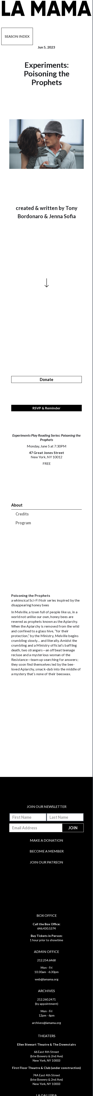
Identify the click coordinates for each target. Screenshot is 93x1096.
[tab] (46, 505)
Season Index (17, 36)
